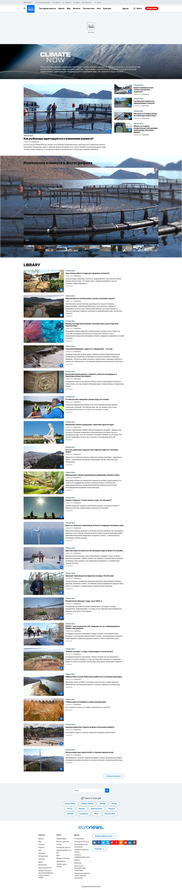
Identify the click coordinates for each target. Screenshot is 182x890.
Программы (42, 865)
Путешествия (88, 8)
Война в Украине (88, 803)
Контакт (77, 860)
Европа (61, 8)
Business (76, 8)
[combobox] (106, 2)
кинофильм (84, 813)
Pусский (28, 2)
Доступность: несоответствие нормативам (80, 868)
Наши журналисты (45, 867)
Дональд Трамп (96, 808)
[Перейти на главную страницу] (31, 9)
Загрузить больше (113, 776)
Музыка (103, 803)
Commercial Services (81, 841)
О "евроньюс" (79, 838)
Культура (107, 8)
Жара (96, 813)
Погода (59, 844)
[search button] (95, 2)
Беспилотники (110, 813)
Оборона (111, 808)
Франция (70, 813)
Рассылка (98, 849)
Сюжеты (41, 835)
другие (76, 835)
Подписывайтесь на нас (104, 836)
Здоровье (41, 853)
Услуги (58, 835)
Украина (82, 808)
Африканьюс (61, 861)
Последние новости (47, 8)
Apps (58, 855)
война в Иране (70, 803)
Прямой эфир (152, 8)
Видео (40, 862)
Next (99, 8)
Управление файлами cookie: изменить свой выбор (82, 875)
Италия (114, 803)
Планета (41, 847)
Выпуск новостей (62, 841)
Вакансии (77, 863)
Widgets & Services (63, 858)
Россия (69, 808)
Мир (68, 8)
